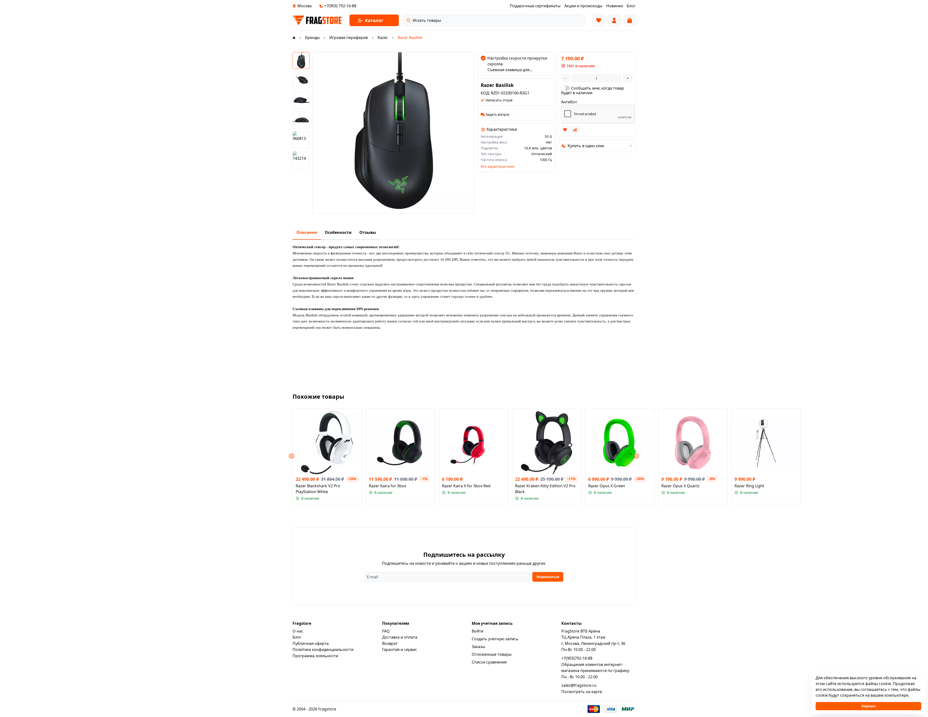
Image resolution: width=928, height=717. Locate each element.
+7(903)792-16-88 (576, 658)
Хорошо (868, 706)
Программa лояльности (315, 655)
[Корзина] (629, 20)
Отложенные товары (491, 654)
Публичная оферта (311, 643)
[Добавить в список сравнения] (575, 129)
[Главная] (294, 37)
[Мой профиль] (614, 20)
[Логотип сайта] (317, 20)
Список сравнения (489, 662)
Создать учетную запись (495, 638)
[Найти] (408, 20)
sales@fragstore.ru (578, 685)
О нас (298, 631)
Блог (297, 637)
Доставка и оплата (399, 637)
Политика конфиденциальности (323, 649)
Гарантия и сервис (399, 649)
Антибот (569, 102)
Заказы (478, 646)
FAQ (386, 631)
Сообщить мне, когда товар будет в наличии (592, 90)
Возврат (390, 643)
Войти (477, 631)
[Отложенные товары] (598, 20)
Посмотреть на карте (581, 691)
